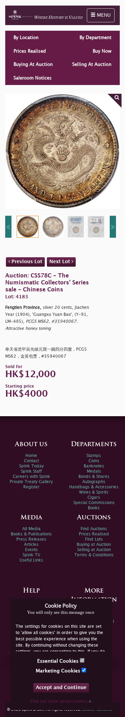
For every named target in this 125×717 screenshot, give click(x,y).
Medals (94, 471)
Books (94, 508)
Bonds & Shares (93, 477)
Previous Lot (26, 261)
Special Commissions (94, 503)
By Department (95, 38)
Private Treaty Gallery (31, 482)
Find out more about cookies (61, 701)
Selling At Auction (91, 64)
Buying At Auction (33, 64)
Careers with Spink (31, 477)
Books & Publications (31, 534)
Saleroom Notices (33, 78)
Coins (94, 461)
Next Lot (60, 261)
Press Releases (31, 539)
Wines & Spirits (93, 492)
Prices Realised (30, 51)
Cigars (94, 497)
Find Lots (94, 539)
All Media (31, 529)
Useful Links (31, 560)
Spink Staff (31, 471)
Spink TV (31, 555)
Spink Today (31, 466)
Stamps (93, 456)
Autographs (93, 482)
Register (31, 487)
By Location (26, 38)
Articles (31, 545)
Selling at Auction (94, 550)
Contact (31, 461)
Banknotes (94, 466)
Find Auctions (94, 529)
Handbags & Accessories (93, 487)
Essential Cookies (58, 661)
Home (31, 456)
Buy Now (102, 51)
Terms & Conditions (94, 555)
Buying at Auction (94, 545)
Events (31, 550)
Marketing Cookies (59, 671)
